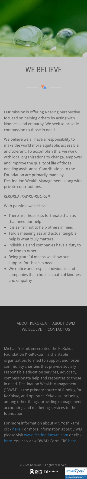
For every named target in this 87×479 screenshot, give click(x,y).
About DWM (63, 323)
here (16, 429)
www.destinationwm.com (46, 434)
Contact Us (59, 329)
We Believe (32, 329)
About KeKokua (32, 323)
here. (72, 440)
